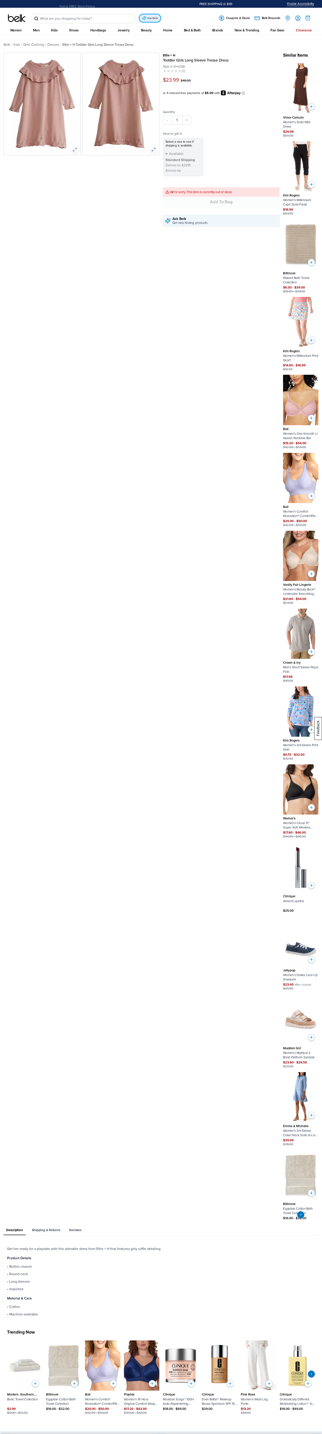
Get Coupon (96, 4)
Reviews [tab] (75, 1230)
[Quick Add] (311, 106)
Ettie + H (169, 55)
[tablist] (161, 1231)
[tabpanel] (161, 1282)
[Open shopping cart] (307, 18)
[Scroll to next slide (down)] (300, 1215)
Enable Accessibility (300, 4)
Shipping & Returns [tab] (46, 1230)
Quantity (169, 112)
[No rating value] (172, 71)
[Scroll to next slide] (311, 1374)
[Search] (36, 18)
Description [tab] (14, 1230)
